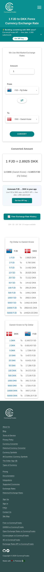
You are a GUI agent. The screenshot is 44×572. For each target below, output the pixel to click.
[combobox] (22, 90)
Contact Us (7, 512)
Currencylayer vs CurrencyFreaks (16, 536)
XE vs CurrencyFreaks (11, 540)
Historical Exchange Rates (13, 493)
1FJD (12, 258)
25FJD (12, 278)
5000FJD (12, 303)
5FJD (12, 268)
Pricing (5, 472)
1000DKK (12, 381)
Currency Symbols (10, 452)
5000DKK (12, 386)
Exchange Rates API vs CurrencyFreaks (18, 544)
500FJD (12, 293)
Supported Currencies (11, 484)
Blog (4, 431)
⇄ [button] (22, 100)
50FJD (12, 283)
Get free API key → (22, 200)
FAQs (5, 508)
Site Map (6, 516)
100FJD (12, 288)
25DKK (12, 361)
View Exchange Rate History (22, 216)
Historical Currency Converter (14, 448)
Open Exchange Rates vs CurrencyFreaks (19, 531)
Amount (14, 66)
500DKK (12, 376)
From (9, 84)
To (8, 113)
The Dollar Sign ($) (10, 461)
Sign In (5, 504)
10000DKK (12, 391)
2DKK (12, 345)
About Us (6, 427)
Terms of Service (9, 435)
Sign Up (6, 499)
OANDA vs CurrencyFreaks (13, 527)
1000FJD (12, 298)
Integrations (7, 480)
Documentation (8, 476)
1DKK (12, 340)
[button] (39, 7)
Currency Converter (10, 444)
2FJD (12, 263)
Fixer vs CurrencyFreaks (12, 523)
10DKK (12, 356)
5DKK (12, 351)
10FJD (12, 273)
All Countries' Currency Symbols (15, 457)
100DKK (12, 371)
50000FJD (12, 313)
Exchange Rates (9, 489)
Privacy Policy (8, 440)
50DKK (12, 366)
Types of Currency (10, 465)
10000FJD (12, 308)
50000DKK (12, 396)
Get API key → (20, 39)
